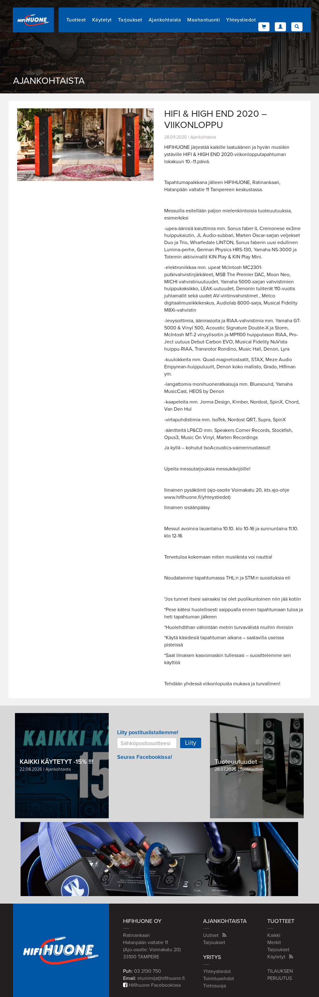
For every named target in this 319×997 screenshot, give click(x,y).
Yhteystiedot (241, 20)
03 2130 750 (147, 971)
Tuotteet (76, 20)
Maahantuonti (203, 20)
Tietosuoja (214, 986)
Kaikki (273, 935)
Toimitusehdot (218, 979)
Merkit (274, 942)
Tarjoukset (130, 20)
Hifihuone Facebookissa (154, 985)
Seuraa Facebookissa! (144, 757)
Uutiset (211, 935)
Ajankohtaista (165, 20)
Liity (190, 743)
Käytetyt (102, 20)
